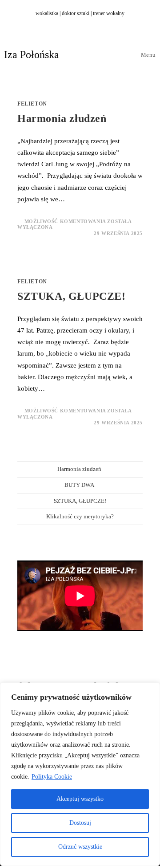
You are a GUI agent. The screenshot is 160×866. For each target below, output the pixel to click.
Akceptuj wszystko (80, 798)
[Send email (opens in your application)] (100, 23)
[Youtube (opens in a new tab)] (91, 23)
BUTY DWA (80, 485)
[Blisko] (150, 690)
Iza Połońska (31, 54)
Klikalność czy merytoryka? (80, 516)
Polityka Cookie (52, 776)
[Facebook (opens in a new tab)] (71, 23)
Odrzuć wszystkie (80, 846)
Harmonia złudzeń (63, 118)
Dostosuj (80, 822)
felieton (32, 104)
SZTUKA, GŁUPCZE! (71, 296)
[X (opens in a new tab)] (62, 23)
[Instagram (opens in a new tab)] (81, 23)
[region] (80, 774)
